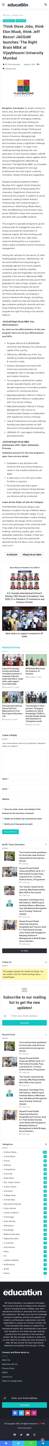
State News (20, 21)
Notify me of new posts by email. (18, 824)
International (9, 1247)
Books (6, 1269)
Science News (10, 1187)
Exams (7, 1273)
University (8, 1191)
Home (7, 15)
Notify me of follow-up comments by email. (23, 819)
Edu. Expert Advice (12, 1182)
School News (9, 1156)
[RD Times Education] (18, 4)
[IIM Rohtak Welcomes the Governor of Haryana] (36, 660)
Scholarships (9, 1200)
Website (5, 799)
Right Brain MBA (33, 554)
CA (5, 1256)
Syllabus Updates (11, 1260)
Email (5, 789)
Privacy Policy (8, 1368)
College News (17, 15)
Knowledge (8, 1230)
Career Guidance (11, 1213)
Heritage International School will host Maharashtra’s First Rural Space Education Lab (12, 711)
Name (5, 779)
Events (7, 1161)
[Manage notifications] (42, 1440)
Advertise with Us (9, 1364)
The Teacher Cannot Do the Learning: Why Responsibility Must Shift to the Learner (32, 890)
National (7, 1165)
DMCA (5, 1372)
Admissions (9, 1225)
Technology (9, 1217)
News (6, 1251)
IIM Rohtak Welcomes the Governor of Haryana (35, 671)
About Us (6, 1360)
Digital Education (11, 1238)
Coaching (8, 1174)
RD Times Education (12, 64)
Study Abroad (10, 1208)
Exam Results (10, 1221)
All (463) (24, 951)
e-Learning (8, 1243)
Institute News (10, 1152)
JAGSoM (12, 554)
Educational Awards (12, 1204)
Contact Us (7, 1377)
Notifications (9, 1264)
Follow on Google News (12, 1381)
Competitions (9, 1169)
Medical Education (12, 1234)
